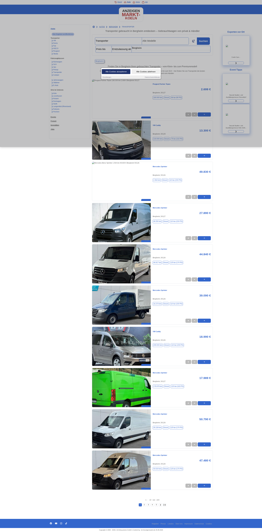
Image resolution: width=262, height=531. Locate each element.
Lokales (171, 524)
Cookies (209, 524)
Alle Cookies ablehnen (146, 72)
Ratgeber (155, 524)
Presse (163, 524)
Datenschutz (199, 524)
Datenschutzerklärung (152, 77)
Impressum (188, 524)
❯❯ (164, 505)
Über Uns (179, 524)
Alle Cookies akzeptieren (116, 72)
